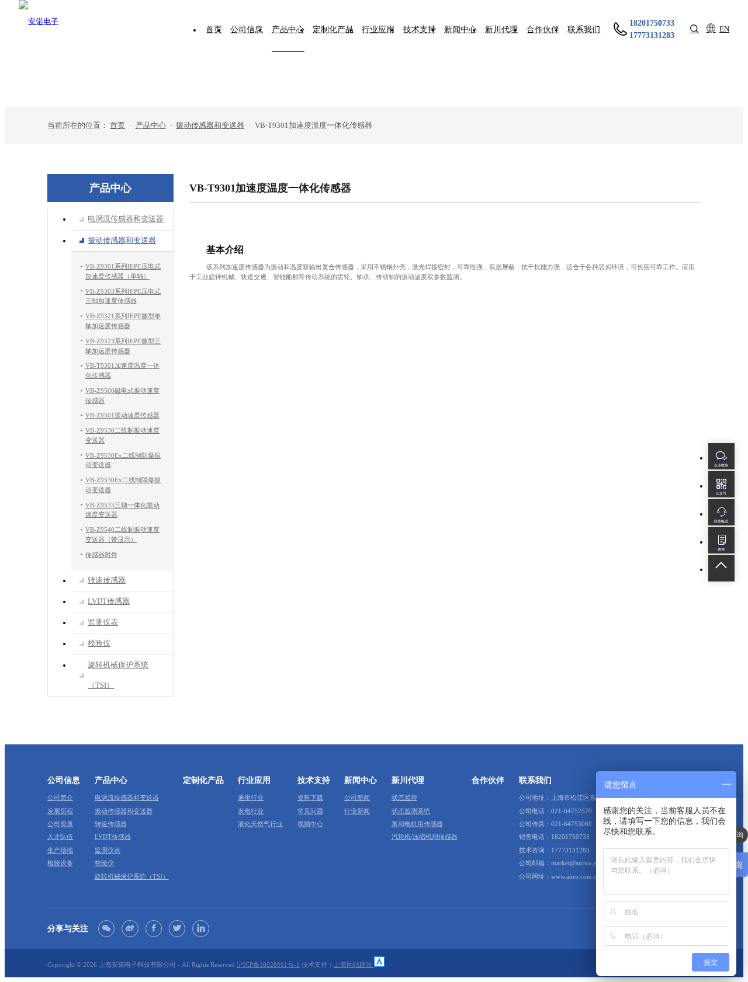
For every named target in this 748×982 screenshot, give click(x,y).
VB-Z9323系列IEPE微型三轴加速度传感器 (123, 345)
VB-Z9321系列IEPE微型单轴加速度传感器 (123, 320)
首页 (117, 125)
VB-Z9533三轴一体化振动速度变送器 (122, 510)
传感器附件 (101, 554)
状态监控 (404, 797)
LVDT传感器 (113, 836)
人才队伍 (60, 836)
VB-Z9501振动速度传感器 (122, 415)
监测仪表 (107, 850)
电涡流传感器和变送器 (127, 797)
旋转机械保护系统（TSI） (132, 876)
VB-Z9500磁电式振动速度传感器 (122, 395)
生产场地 (60, 850)
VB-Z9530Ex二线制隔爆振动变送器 (123, 484)
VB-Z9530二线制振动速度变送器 (122, 435)
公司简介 (60, 797)
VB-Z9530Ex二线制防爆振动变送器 (123, 460)
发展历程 (60, 810)
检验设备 (60, 862)
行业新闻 (357, 810)
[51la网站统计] (379, 964)
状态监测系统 (411, 810)
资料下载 (310, 797)
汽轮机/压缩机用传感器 (425, 836)
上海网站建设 (354, 964)
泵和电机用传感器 (417, 823)
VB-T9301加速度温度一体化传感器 (122, 370)
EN (724, 29)
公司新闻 (357, 797)
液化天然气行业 (260, 823)
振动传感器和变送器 (210, 125)
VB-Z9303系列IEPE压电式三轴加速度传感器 (123, 296)
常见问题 (310, 810)
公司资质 (60, 823)
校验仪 (104, 862)
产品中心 (151, 125)
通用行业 (251, 797)
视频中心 (310, 823)
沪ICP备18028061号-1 (268, 964)
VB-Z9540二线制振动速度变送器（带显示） (122, 534)
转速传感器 (111, 823)
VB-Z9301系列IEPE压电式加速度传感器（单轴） (123, 271)
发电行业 (251, 810)
